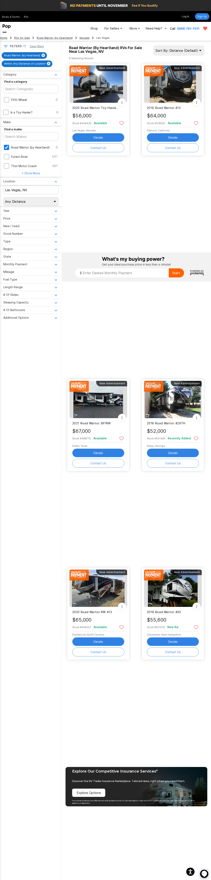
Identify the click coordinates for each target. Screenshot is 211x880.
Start (176, 273)
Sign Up (202, 16)
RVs (26, 16)
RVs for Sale (22, 38)
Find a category (15, 81)
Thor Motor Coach (24, 166)
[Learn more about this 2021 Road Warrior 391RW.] (98, 399)
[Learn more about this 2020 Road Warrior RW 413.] (98, 588)
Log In (185, 16)
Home (3, 38)
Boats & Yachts (11, 16)
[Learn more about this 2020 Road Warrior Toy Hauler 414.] (98, 84)
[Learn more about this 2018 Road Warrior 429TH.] (173, 399)
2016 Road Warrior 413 (164, 108)
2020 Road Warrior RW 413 (92, 612)
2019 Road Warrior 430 (164, 612)
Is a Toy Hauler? (22, 112)
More (133, 28)
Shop (94, 28)
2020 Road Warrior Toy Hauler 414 (95, 108)
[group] (24, 55)
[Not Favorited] (121, 122)
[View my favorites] (205, 28)
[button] (190, 872)
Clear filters (37, 46)
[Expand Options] (122, 102)
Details (98, 137)
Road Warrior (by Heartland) (55, 38)
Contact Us (98, 148)
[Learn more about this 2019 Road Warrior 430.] (173, 588)
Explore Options (89, 793)
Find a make (13, 129)
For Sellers (111, 28)
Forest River (19, 156)
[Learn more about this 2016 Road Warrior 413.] (173, 84)
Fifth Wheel (19, 99)
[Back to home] (6, 28)
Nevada (84, 38)
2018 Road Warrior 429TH (166, 423)
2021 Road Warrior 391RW (91, 423)
